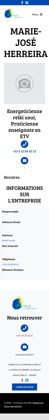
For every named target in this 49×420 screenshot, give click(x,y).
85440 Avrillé (8, 240)
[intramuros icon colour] (26, 2)
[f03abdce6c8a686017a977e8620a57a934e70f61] (14, 8)
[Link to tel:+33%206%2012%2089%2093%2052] (24, 144)
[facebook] (22, 2)
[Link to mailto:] (24, 160)
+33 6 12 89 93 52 (24, 151)
